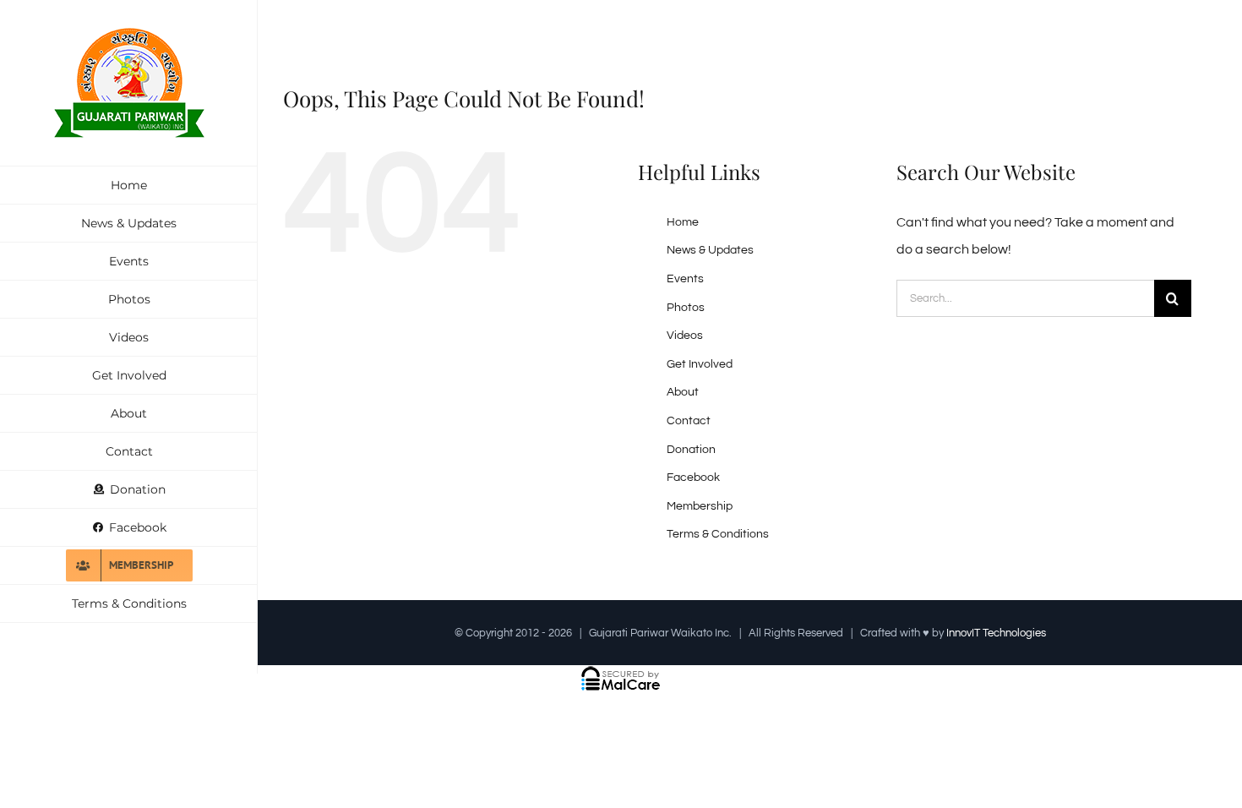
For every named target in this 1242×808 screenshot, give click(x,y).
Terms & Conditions (718, 534)
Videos (685, 335)
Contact (689, 421)
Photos (686, 308)
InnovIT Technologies (996, 633)
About (683, 392)
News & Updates (710, 250)
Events (685, 279)
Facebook (693, 477)
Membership (700, 506)
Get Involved (700, 364)
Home (683, 222)
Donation (691, 450)
